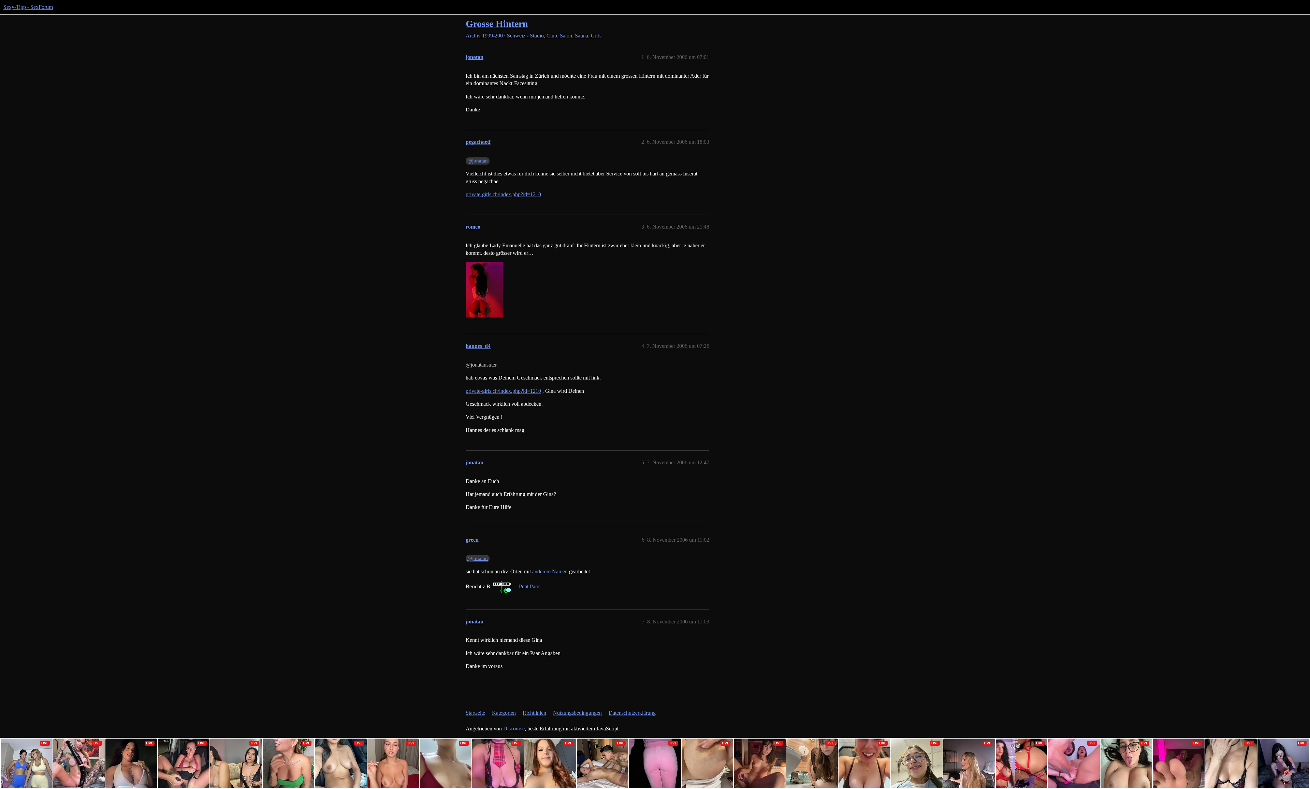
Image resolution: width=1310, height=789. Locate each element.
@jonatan (477, 161)
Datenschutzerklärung (632, 713)
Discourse (514, 728)
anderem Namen (550, 571)
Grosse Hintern (497, 23)
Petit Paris (529, 586)
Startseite (475, 713)
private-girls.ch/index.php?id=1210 (503, 194)
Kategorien (504, 713)
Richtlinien (534, 713)
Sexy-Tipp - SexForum (28, 7)
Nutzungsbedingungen (577, 713)
